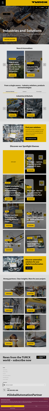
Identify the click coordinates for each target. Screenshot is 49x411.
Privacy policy (46, 398)
